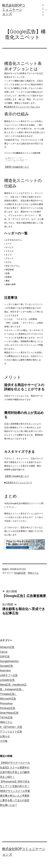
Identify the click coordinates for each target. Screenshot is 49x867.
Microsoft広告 (8, 698)
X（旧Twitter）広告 (11, 726)
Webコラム (33, 573)
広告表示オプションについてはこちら (22, 107)
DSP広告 (5, 656)
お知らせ (5, 736)
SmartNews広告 (9, 712)
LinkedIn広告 (7, 679)
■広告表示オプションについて (18, 482)
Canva (3, 651)
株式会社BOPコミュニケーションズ (13, 9)
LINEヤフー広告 (9, 675)
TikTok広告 (6, 717)
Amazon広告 (7, 647)
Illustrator (5, 670)
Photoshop (6, 703)
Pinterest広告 (7, 708)
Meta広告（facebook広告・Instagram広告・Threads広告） (13, 689)
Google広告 (20, 573)
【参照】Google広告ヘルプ (16, 167)
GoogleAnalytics (9, 661)
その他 (3, 740)
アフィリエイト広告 (11, 731)
